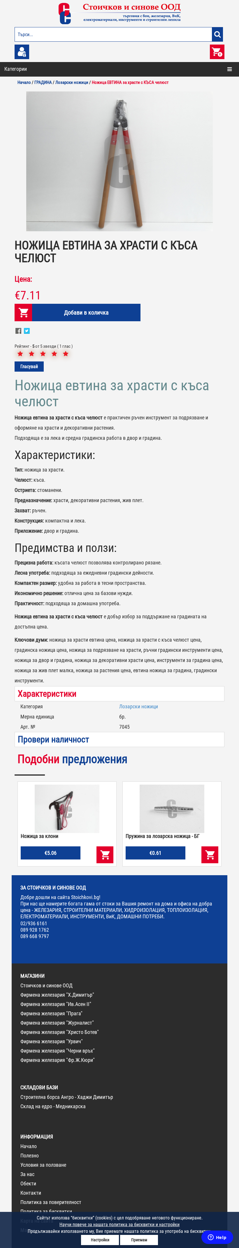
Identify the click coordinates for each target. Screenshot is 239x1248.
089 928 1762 (34, 930)
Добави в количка (86, 312)
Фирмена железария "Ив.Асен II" (55, 1004)
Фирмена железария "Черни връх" (57, 1051)
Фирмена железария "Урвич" (51, 1041)
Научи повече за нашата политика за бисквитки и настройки (119, 1224)
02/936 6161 (33, 923)
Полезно (29, 1155)
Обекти (28, 1183)
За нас (27, 1174)
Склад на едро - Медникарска (53, 1106)
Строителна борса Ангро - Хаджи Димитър (66, 1097)
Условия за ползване (43, 1165)
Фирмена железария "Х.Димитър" (57, 995)
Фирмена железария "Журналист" (57, 1023)
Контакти (30, 1193)
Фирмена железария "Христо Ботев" (59, 1032)
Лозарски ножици (138, 706)
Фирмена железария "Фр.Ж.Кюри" (57, 1060)
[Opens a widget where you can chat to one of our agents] (217, 1238)
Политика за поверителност (50, 1202)
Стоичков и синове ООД (46, 985)
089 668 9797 (34, 936)
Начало (28, 1146)
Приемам (139, 1240)
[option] (119, 161)
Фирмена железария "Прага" (51, 1013)
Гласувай (29, 366)
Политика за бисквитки (46, 1211)
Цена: (23, 279)
